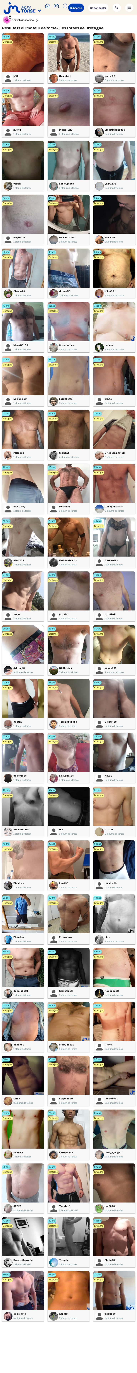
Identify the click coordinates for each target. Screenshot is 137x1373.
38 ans (52, 575)
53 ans (6, 413)
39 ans (97, 736)
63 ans (52, 629)
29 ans (6, 898)
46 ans (97, 575)
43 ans (6, 1221)
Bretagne (7, 42)
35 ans (6, 629)
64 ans (6, 198)
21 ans (97, 790)
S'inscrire (76, 7)
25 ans (52, 144)
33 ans (52, 360)
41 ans (97, 37)
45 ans (6, 37)
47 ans (52, 198)
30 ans (97, 360)
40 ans (6, 521)
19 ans (52, 91)
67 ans (52, 467)
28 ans (97, 413)
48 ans (52, 252)
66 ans (97, 252)
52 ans (97, 144)
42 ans (97, 1221)
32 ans (6, 1167)
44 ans (6, 91)
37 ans (52, 1006)
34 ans (52, 413)
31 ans (52, 682)
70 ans (97, 521)
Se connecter (98, 7)
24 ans (97, 198)
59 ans (97, 952)
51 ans (97, 91)
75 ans (97, 306)
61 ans (52, 306)
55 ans (6, 252)
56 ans (52, 37)
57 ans (6, 1006)
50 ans (97, 467)
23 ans (52, 521)
